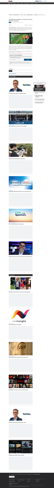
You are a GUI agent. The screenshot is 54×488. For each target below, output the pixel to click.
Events (22, 3)
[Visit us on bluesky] (40, 1)
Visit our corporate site (37, 474)
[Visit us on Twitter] (36, 1)
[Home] (9, 3)
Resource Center (26, 3)
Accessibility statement (12, 481)
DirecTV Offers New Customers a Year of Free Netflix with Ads (40, 99)
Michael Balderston (14, 22)
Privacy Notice (11, 62)
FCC (24, 14)
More (35, 3)
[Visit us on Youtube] (39, 1)
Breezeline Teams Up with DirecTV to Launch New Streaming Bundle (39, 89)
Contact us (28, 481)
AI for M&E (36, 14)
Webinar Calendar (29, 14)
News (11, 3)
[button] (44, 1)
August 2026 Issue (16, 14)
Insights (14, 3)
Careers (19, 481)
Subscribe (32, 3)
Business (10, 17)
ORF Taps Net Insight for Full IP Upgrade (40, 93)
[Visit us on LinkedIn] (38, 1)
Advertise (37, 481)
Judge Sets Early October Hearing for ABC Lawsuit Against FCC (39, 96)
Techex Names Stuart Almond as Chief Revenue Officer (39, 102)
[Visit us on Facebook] (35, 1)
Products (18, 3)
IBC (21, 14)
